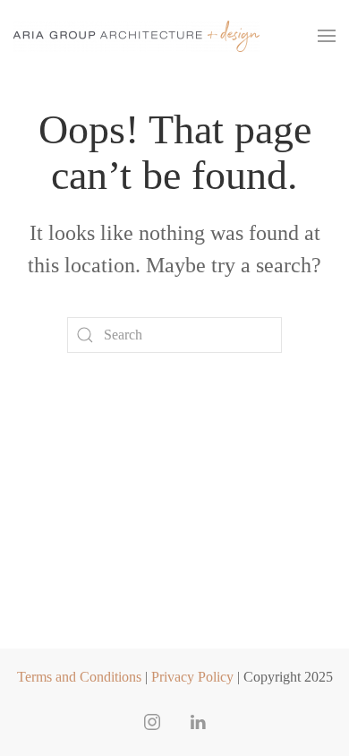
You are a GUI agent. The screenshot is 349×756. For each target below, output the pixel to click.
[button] (327, 36)
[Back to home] (136, 36)
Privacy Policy (192, 676)
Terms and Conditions (79, 676)
